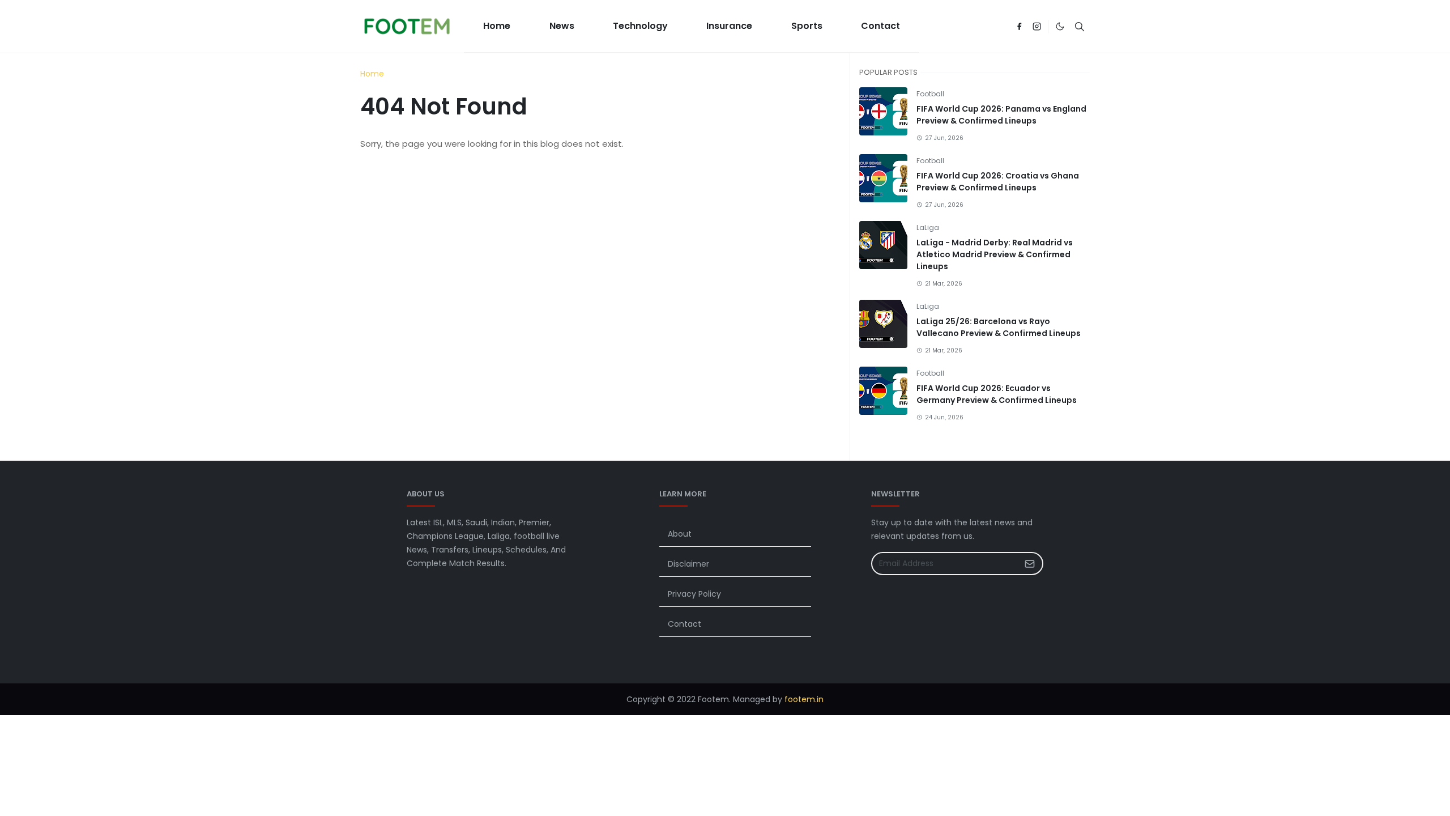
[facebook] (1019, 26)
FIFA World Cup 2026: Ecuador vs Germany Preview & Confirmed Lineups (996, 394)
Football (930, 94)
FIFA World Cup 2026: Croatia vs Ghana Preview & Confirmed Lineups (997, 181)
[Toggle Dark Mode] (1060, 26)
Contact (684, 624)
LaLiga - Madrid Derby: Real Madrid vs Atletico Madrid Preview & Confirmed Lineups (994, 254)
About (680, 533)
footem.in (804, 699)
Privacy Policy (694, 594)
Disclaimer (688, 564)
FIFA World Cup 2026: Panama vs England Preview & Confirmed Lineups (1001, 114)
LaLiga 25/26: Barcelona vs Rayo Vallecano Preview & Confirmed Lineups (998, 327)
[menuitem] (496, 26)
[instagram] (1037, 26)
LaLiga (927, 227)
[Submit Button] (1029, 563)
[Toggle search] (1079, 26)
